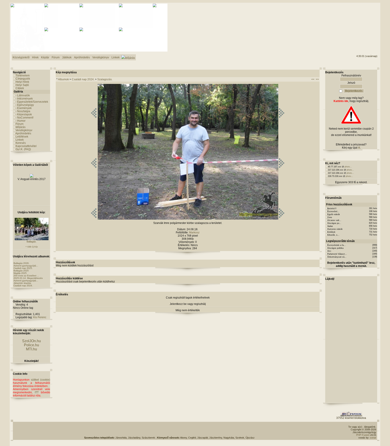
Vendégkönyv (24, 130)
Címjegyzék (23, 78)
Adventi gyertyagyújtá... (26, 265)
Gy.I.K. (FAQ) (23, 149)
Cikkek (20, 88)
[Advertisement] (359, 21)
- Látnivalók (23, 95)
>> (317, 79)
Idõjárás (21, 127)
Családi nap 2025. (23, 268)
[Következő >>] (281, 218)
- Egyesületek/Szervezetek (32, 101)
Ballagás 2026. (21, 263)
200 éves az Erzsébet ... (26, 275)
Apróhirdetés (23, 133)
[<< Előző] (94, 218)
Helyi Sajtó (22, 85)
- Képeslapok (24, 114)
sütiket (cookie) (40, 379)
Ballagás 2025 (21, 270)
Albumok (63, 79)
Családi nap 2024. (23, 285)
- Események (24, 108)
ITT (37, 392)
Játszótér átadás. (23, 283)
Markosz (194, 232)
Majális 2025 (20, 273)
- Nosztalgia (23, 111)
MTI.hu (31, 349)
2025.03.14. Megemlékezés (28, 278)
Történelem (23, 75)
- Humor (21, 120)
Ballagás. (32, 241)
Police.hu (31, 345)
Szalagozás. (104, 79)
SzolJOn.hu (31, 341)
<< (312, 79)
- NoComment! (24, 117)
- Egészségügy (25, 105)
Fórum (19, 124)
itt (359, 147)
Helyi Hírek (22, 81)
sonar (373, 437)
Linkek (20, 139)
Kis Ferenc (39, 317)
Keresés (21, 143)
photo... (348, 167)
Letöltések (22, 136)
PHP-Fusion (362, 435)
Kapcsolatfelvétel (26, 146)
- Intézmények (24, 98)
